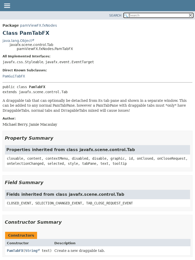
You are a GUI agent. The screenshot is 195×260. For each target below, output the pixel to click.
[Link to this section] (57, 138)
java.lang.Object (17, 41)
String (31, 251)
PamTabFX (15, 251)
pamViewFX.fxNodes (38, 25)
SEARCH (115, 15)
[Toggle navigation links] (7, 6)
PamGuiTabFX (14, 76)
